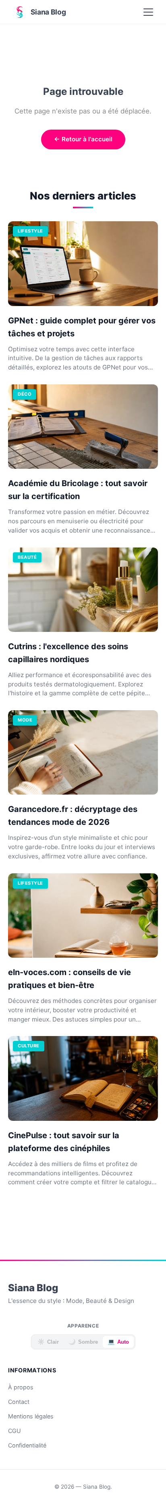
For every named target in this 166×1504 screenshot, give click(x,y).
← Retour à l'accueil (83, 139)
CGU (14, 1430)
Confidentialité (27, 1445)
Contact (18, 1401)
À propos (20, 1387)
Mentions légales (31, 1416)
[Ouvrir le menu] (148, 12)
